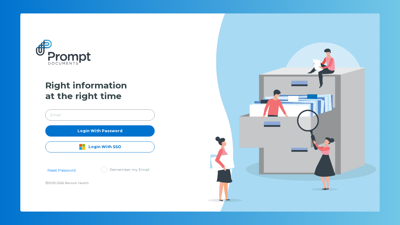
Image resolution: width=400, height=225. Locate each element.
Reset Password (62, 170)
